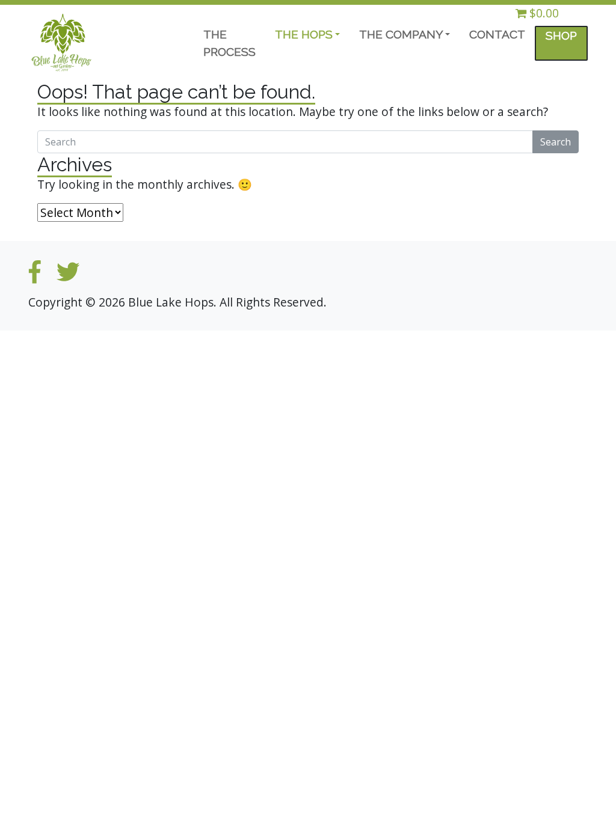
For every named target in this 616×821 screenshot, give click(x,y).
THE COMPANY (401, 34)
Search (555, 141)
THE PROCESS (229, 43)
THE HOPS (304, 34)
